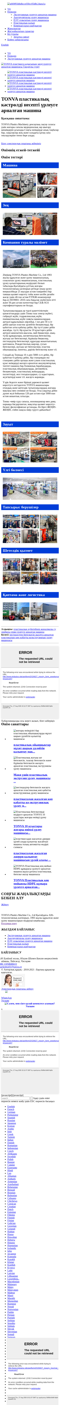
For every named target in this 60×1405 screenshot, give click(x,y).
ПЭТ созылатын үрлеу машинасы (31, 20)
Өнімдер (11, 11)
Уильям (5, 1000)
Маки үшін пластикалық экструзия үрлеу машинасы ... (32, 778)
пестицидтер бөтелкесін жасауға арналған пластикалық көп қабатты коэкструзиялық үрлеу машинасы (27, 637)
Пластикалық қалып (24, 23)
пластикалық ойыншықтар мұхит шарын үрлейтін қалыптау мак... (32, 748)
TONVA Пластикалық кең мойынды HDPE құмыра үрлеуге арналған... (31, 884)
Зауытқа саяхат (21, 37)
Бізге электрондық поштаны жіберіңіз (21, 143)
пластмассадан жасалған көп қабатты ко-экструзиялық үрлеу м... (33, 802)
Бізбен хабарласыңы (18, 39)
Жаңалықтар (14, 28)
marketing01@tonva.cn (11, 966)
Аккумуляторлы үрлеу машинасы (31, 17)
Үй (9, 9)
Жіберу (5, 904)
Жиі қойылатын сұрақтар (20, 31)
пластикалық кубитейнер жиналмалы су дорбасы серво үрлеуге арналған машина (28, 630)
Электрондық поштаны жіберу (17, 989)
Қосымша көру (9, 923)
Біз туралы (12, 34)
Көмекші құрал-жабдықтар (28, 25)
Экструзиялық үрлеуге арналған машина (35, 14)
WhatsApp (6, 998)
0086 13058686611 (9, 964)
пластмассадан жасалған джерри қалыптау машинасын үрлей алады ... (32, 857)
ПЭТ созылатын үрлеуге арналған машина (29, 941)
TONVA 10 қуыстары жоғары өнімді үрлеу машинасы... (28, 830)
